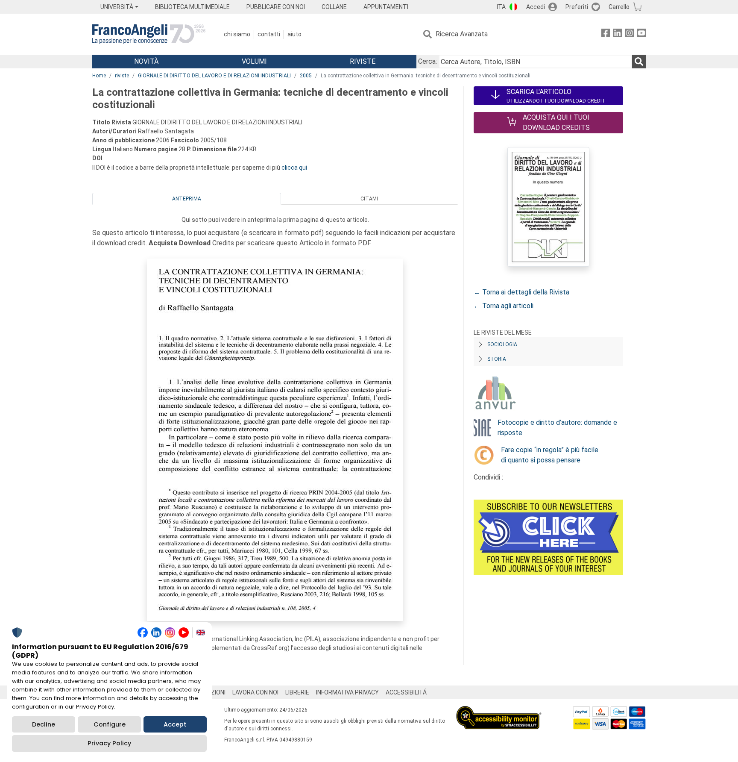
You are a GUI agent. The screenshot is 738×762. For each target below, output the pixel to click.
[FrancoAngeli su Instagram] (629, 34)
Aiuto (294, 34)
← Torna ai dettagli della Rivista (521, 292)
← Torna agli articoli (503, 306)
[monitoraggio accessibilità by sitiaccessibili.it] (499, 711)
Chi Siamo (237, 34)
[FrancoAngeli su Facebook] (605, 34)
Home (99, 76)
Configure (110, 724)
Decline (43, 724)
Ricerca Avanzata (462, 34)
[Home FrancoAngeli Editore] (148, 34)
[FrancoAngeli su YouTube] (641, 34)
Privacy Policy (109, 743)
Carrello (619, 6)
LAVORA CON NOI (255, 692)
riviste (122, 76)
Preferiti (576, 6)
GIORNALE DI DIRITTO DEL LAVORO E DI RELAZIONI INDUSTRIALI (214, 76)
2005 (306, 76)
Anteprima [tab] (186, 199)
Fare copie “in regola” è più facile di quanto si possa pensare (549, 455)
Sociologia (502, 344)
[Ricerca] (639, 61)
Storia (496, 359)
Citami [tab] (369, 199)
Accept (175, 724)
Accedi (535, 6)
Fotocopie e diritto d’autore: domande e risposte (557, 427)
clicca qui (294, 167)
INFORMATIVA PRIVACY (347, 692)
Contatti (269, 34)
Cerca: (427, 61)
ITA (501, 6)
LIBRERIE (297, 692)
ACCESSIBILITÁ (406, 692)
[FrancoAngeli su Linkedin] (617, 34)
